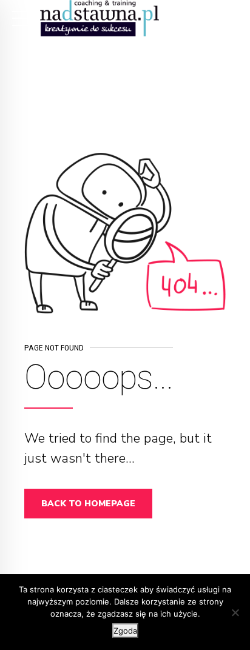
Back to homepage (88, 503)
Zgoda (125, 630)
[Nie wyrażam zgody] (235, 612)
